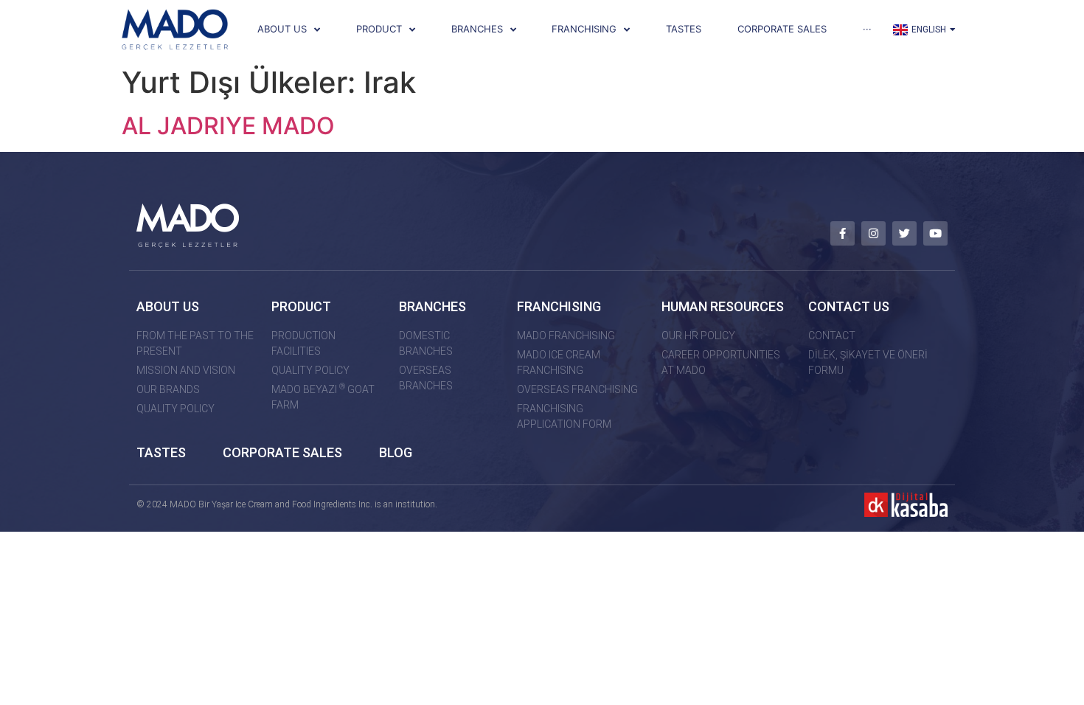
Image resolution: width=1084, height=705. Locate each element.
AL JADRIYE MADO (228, 125)
